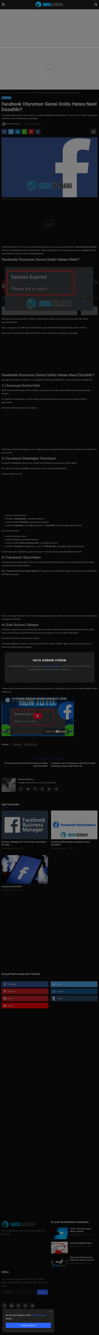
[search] (96, 4)
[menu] (3, 4)
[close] (51, 1311)
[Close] (91, 656)
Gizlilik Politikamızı (38, 1315)
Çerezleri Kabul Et (28, 1325)
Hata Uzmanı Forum (51, 666)
